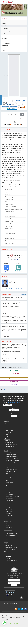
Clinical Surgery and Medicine (12, 456)
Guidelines (8, 537)
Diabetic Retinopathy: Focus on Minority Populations (13, 309)
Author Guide (9, 545)
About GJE (4, 23)
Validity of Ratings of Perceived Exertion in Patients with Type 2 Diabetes (13, 335)
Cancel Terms (8, 513)
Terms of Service (9, 511)
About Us (8, 423)
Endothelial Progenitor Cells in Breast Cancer (11, 306)
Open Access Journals (12, 603)
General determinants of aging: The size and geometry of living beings (14, 360)
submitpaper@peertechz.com (14, 402)
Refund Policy (9, 505)
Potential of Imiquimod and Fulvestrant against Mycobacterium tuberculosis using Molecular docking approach (13, 353)
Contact (23, 605)
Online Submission (8, 404)
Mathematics (8, 480)
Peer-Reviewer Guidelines (11, 444)
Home (3, 20)
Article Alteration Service (11, 446)
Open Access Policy (10, 490)
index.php (12, 389)
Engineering (8, 477)
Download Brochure (14, 410)
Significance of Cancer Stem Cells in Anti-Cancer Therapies (12, 312)
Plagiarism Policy (9, 498)
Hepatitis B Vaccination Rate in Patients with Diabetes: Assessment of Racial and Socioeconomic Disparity (13, 325)
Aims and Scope (5, 25)
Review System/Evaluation (11, 547)
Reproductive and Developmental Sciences (15, 465)
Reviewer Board (9, 527)
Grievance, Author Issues (11, 502)
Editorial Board (9, 525)
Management (9, 428)
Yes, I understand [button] (14, 623)
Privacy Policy (9, 492)
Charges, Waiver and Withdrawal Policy (14, 496)
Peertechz (6, 389)
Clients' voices (9, 426)
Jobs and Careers (9, 430)
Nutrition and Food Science (11, 469)
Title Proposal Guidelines (11, 535)
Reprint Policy (9, 507)
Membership (8, 553)
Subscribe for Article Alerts (11, 425)
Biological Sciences (10, 473)
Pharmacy (8, 478)
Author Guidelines (10, 440)
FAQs (7, 436)
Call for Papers (5, 28)
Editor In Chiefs (9, 523)
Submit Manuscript (6, 605)
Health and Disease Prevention (12, 467)
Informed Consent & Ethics (11, 518)
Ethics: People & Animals (11, 517)
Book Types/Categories (11, 549)
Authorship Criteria (10, 489)
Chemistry (8, 475)
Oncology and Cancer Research (12, 460)
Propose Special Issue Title (11, 533)
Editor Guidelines (9, 442)
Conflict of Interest (10, 515)
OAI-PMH (3, 33)
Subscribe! (14, 584)
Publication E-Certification (11, 562)
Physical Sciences (9, 482)
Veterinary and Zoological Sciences (13, 464)
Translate (8, 120)
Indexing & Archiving (6, 31)
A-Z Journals (8, 452)
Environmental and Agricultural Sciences (10, 106)
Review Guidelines (9, 494)
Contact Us (14, 415)
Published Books (9, 543)
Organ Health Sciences (10, 471)
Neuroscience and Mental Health (12, 458)
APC (7, 448)
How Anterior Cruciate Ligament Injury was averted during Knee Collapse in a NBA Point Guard (14, 321)
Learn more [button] (5, 619)
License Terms (9, 487)
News (7, 434)
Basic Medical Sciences (11, 454)
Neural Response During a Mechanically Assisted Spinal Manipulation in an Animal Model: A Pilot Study (13, 317)
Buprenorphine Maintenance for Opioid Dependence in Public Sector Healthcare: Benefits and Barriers (13, 302)
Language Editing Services (11, 560)
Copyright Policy (9, 500)
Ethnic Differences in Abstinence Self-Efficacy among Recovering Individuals (13, 298)
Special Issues (9, 531)
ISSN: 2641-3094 (20, 100)
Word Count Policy (10, 509)
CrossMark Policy (9, 504)
